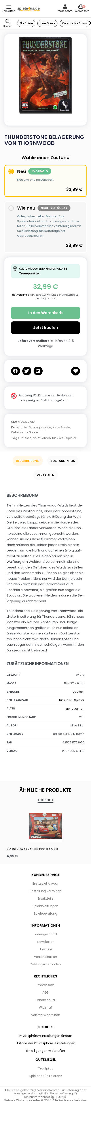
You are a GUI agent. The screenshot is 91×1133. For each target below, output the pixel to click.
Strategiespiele (40, 427)
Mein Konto (65, 11)
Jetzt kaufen (45, 327)
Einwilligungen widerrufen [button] (45, 1051)
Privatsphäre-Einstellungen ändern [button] (45, 1036)
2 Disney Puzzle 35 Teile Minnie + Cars (32, 849)
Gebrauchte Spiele (24, 432)
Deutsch (25, 438)
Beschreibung (28, 461)
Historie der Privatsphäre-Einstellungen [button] (45, 1043)
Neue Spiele (61, 427)
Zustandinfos (63, 461)
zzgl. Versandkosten (23, 294)
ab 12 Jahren (42, 438)
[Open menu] (8, 7)
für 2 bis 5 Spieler (64, 438)
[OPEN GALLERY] (45, 75)
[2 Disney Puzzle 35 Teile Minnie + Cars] (45, 825)
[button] (15, 371)
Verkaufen (45, 475)
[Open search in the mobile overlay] (8, 23)
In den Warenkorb (45, 312)
